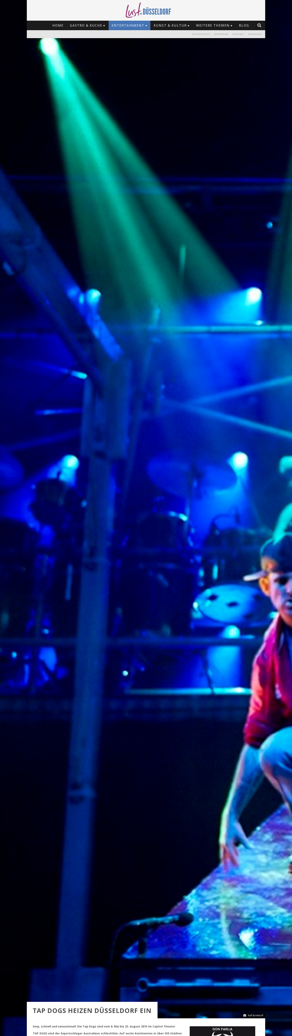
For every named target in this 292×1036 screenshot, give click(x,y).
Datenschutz (201, 34)
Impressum (221, 34)
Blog (244, 25)
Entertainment (128, 25)
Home (58, 25)
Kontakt (238, 34)
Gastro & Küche (86, 25)
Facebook (254, 34)
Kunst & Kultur (170, 25)
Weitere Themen (213, 25)
